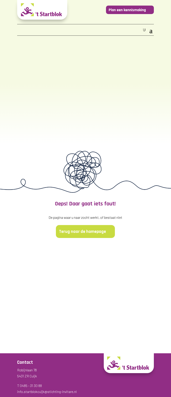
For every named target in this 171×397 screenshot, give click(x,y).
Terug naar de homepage (82, 231)
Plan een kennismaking (127, 9)
